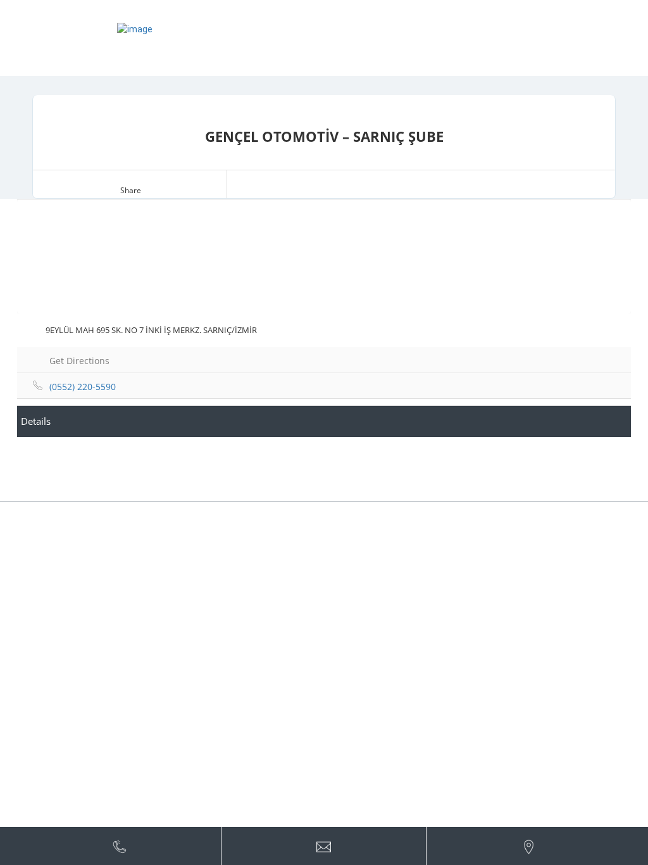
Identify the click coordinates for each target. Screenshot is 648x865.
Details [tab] (36, 421)
